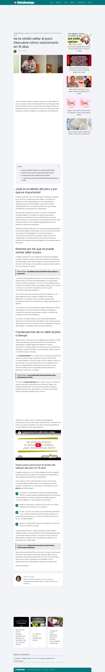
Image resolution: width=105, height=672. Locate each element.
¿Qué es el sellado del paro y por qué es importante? (38, 170)
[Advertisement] (52, 18)
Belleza (72, 2)
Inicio (51, 2)
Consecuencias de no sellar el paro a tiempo (35, 175)
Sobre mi (52, 670)
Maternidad (81, 2)
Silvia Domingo (22, 50)
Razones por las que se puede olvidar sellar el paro (37, 173)
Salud (89, 2)
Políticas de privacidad (34, 670)
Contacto (45, 670)
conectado (36, 658)
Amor (66, 2)
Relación (58, 2)
